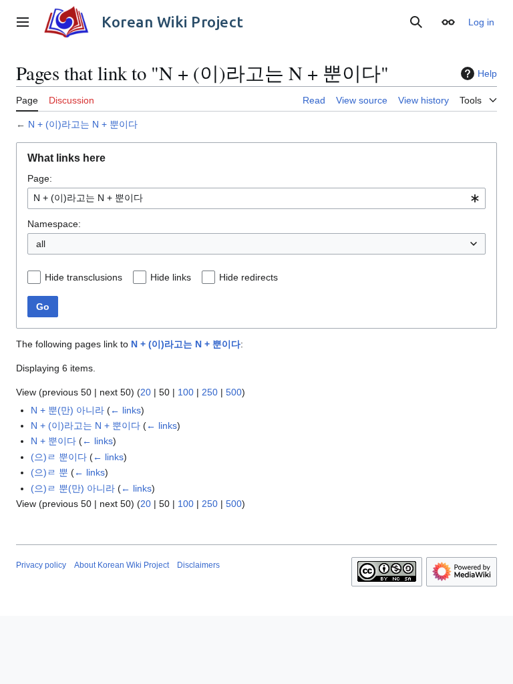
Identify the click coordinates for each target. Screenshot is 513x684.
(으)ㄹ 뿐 (49, 472)
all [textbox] (40, 243)
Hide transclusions (83, 277)
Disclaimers (198, 565)
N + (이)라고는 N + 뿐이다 (83, 124)
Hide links (170, 277)
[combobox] (256, 198)
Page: (39, 178)
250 (210, 392)
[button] (22, 22)
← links (125, 410)
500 (234, 392)
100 (186, 392)
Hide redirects (248, 277)
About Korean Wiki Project (121, 565)
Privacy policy (41, 565)
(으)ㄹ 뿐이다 (59, 457)
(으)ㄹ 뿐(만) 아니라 (73, 488)
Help (487, 73)
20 (145, 392)
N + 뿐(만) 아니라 (67, 410)
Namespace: (54, 223)
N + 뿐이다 (53, 441)
